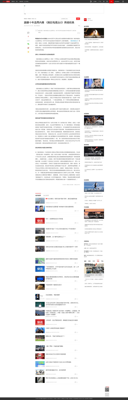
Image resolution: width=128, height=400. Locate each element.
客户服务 (67, 398)
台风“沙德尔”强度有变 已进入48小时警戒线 (58, 362)
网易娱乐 (29, 18)
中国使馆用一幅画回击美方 (54, 285)
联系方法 (59, 398)
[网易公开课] (95, 1)
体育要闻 (86, 113)
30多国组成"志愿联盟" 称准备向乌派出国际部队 (60, 206)
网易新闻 (89, 18)
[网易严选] (100, 1)
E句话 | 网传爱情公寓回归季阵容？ (92, 39)
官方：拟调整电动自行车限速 (54, 219)
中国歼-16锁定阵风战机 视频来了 (55, 328)
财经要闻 (86, 144)
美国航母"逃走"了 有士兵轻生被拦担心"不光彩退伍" (61, 229)
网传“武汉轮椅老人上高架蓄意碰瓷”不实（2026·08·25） (62, 378)
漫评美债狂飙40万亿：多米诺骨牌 (56, 370)
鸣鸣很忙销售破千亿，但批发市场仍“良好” (93, 162)
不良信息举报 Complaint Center (79, 398)
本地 (98, 261)
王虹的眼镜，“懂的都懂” (53, 295)
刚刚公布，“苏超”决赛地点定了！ (55, 336)
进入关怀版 (26, 1)
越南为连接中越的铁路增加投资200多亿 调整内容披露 (62, 259)
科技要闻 (86, 180)
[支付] (104, 1)
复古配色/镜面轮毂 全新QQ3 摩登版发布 (93, 228)
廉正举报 (87, 398)
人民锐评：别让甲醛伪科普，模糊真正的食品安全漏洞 (62, 320)
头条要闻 (86, 77)
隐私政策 (70, 398)
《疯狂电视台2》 (74, 41)
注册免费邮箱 (116, 1)
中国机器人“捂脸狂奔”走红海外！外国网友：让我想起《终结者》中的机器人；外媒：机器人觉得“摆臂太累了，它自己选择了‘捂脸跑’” (63, 312)
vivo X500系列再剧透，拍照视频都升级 (93, 287)
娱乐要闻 (86, 26)
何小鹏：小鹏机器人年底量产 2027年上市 (93, 200)
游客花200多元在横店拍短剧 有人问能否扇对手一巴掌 (62, 247)
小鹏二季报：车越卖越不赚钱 (54, 346)
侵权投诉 (90, 398)
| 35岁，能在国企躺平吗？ (90, 248)
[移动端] (91, 1)
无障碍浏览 (21, 1)
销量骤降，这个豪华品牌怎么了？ (56, 237)
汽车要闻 (86, 207)
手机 (102, 261)
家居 (89, 261)
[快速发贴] (28, 33)
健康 (85, 261)
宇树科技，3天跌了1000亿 (90, 203)
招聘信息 (63, 398)
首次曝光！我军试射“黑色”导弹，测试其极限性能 (62, 198)
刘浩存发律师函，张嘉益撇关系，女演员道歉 (94, 46)
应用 (16, 1)
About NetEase (50, 398)
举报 (79, 25)
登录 (111, 1)
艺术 (94, 261)
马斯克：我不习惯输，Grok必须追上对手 (93, 193)
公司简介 (55, 398)
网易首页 (13, 1)
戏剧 (33, 18)
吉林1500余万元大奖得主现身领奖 (56, 354)
